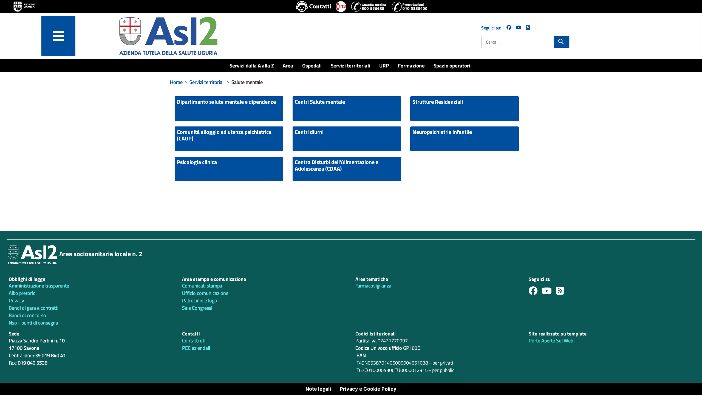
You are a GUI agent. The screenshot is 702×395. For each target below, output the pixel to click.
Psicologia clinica (197, 162)
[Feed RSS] (562, 292)
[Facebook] (508, 27)
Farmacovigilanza (373, 285)
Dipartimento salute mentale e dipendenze (226, 101)
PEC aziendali (196, 348)
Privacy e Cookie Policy (368, 389)
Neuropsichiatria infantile (442, 132)
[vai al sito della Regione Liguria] (24, 6)
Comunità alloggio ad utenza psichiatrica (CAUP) (224, 135)
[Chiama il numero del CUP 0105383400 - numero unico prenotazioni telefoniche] (409, 6)
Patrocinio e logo (199, 300)
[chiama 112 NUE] (341, 6)
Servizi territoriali (350, 65)
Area (288, 65)
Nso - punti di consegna (33, 322)
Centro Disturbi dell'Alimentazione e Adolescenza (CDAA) (336, 165)
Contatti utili (195, 340)
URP (384, 65)
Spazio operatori (452, 65)
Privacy (16, 300)
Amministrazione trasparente (39, 285)
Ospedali (312, 65)
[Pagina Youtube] (518, 27)
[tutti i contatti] (313, 6)
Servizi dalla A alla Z (252, 65)
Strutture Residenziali (437, 101)
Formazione (411, 65)
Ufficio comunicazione (205, 293)
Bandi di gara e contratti (33, 308)
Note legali (318, 389)
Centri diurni (309, 132)
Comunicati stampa (202, 285)
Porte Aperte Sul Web (551, 340)
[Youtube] (549, 292)
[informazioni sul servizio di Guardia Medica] (369, 6)
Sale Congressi (197, 308)
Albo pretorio (22, 293)
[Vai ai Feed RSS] (528, 27)
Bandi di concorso (27, 315)
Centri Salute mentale (320, 101)
